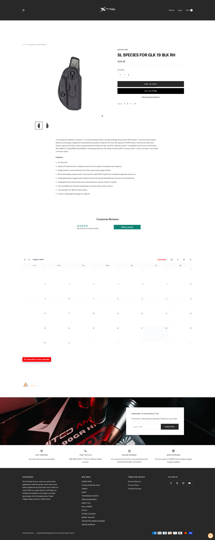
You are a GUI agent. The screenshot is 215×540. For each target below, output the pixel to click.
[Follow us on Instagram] (183, 483)
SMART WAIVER (88, 517)
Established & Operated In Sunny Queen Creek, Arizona (55, 533)
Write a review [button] (127, 227)
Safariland (122, 49)
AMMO (84, 489)
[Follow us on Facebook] (171, 483)
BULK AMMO (87, 507)
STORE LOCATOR (88, 514)
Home (24, 44)
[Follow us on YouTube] (189, 483)
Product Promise (134, 489)
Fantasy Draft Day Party (91, 485)
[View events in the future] (29, 259)
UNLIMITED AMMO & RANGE (93, 521)
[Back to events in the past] (24, 259)
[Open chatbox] (210, 535)
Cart (189, 10)
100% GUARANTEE (89, 499)
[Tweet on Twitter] (131, 104)
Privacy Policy (133, 485)
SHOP (84, 492)
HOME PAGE (87, 481)
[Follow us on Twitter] (177, 483)
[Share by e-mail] (135, 104)
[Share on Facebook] (124, 104)
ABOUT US (86, 503)
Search (171, 10)
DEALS (84, 510)
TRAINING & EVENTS (90, 496)
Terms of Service (134, 481)
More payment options (151, 97)
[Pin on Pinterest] (127, 104)
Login (180, 10)
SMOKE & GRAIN (88, 525)
